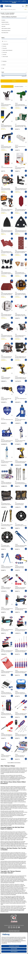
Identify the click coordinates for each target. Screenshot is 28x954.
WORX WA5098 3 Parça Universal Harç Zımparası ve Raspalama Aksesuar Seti (20, 273)
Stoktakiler (5, 61)
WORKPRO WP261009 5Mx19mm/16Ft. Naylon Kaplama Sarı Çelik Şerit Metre (21, 567)
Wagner (2, 103)
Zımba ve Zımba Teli (5, 24)
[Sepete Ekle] (12, 108)
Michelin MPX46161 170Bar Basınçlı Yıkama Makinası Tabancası (6, 147)
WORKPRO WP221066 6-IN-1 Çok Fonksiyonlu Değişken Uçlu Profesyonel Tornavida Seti (7, 735)
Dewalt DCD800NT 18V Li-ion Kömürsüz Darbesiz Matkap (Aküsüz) (20, 378)
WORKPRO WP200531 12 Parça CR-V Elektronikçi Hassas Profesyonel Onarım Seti (20, 756)
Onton (2, 166)
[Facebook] (9, 927)
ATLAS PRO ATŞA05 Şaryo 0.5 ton (20, 399)
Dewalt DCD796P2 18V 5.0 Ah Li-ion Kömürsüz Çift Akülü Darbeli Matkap (20, 462)
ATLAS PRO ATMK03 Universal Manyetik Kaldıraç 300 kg (7, 441)
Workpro (5, 44)
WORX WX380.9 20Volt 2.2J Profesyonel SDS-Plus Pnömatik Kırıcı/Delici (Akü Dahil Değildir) (20, 336)
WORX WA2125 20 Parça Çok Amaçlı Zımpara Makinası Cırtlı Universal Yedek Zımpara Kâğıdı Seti (7, 231)
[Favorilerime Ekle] (12, 100)
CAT (15, 481)
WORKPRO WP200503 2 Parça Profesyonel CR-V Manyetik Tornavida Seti (21, 714)
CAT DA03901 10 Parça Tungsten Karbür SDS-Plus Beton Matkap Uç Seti (6, 504)
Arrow (4, 54)
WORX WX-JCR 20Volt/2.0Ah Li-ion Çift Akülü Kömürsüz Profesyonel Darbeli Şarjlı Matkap (6, 357)
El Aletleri (3, 20)
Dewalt (2, 376)
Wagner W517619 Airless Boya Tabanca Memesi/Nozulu (21, 105)
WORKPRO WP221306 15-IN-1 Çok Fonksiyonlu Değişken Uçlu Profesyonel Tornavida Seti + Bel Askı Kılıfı (21, 735)
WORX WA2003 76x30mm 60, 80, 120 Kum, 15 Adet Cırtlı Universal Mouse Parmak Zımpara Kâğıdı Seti (20, 210)
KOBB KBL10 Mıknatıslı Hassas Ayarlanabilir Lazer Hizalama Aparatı (21, 189)
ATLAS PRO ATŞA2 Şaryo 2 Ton (7, 419)
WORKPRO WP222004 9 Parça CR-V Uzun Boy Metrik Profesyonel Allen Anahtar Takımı (7, 609)
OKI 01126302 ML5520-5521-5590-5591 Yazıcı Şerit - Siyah (20, 126)
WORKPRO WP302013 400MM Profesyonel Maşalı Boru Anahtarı (7, 567)
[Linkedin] (14, 927)
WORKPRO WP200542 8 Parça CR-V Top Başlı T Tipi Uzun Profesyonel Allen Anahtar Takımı (21, 630)
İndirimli (4, 64)
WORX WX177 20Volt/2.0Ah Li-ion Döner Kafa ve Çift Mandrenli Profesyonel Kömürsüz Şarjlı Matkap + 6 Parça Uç (7, 210)
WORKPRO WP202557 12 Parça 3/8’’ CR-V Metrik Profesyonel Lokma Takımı (6, 588)
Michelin (2, 124)
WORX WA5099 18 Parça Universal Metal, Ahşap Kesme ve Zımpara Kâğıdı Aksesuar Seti (7, 273)
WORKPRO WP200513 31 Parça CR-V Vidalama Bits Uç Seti (20, 693)
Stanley (2, 397)
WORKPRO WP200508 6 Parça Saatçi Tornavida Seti (7, 672)
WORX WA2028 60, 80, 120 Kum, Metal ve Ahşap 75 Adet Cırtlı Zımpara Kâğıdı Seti (6, 252)
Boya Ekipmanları (5, 32)
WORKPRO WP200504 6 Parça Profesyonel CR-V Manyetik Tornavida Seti (21, 651)
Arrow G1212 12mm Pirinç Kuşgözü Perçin (20, 168)
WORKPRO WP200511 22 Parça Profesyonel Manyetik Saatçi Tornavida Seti (6, 693)
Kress (5, 48)
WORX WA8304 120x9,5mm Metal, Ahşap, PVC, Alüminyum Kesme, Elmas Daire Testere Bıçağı (21, 294)
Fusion (5, 52)
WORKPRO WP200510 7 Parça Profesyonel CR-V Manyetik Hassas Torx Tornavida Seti (21, 672)
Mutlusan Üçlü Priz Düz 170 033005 (20, 147)
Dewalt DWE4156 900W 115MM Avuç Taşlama (5, 378)
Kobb (16, 187)
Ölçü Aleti (3, 26)
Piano (4, 46)
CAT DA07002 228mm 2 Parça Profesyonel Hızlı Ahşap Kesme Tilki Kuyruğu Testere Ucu (6, 525)
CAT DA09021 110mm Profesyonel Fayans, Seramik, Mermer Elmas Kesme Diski (20, 525)
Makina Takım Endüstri (7, 50)
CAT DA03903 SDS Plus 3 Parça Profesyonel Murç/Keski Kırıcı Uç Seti (21, 483)
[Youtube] (19, 927)
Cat (15, 355)
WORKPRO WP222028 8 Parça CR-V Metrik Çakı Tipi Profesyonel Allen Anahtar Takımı (21, 609)
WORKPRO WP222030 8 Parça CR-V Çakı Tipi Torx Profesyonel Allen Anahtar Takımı (7, 630)
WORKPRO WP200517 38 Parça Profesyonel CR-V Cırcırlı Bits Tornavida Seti (7, 714)
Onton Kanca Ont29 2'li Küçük (6, 167)
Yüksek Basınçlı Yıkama (6, 30)
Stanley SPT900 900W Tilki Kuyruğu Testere (6, 399)
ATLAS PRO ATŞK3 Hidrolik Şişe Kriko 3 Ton (20, 420)
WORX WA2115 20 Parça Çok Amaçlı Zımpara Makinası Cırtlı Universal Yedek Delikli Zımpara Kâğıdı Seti (21, 231)
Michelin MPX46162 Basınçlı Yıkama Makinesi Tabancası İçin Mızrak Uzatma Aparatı (6, 126)
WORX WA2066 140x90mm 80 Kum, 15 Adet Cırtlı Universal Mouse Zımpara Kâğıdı (6, 294)
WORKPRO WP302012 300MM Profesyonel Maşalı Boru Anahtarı (21, 546)
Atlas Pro (5, 56)
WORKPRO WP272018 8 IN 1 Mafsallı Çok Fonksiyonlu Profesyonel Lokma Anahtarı (20, 588)
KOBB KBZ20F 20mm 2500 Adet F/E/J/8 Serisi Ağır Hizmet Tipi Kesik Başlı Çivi (20, 315)
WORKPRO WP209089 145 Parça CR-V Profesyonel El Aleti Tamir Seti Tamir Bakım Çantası (6, 483)
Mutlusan (16, 145)
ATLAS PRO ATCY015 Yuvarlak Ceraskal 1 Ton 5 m (6, 462)
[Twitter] (12, 927)
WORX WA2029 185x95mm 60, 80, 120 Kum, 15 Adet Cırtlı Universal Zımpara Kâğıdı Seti (21, 252)
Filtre (3, 86)
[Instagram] (16, 927)
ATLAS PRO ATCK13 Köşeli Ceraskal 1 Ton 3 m (20, 441)
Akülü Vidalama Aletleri (6, 28)
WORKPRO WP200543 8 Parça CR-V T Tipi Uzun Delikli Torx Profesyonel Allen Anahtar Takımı (7, 651)
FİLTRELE (14, 81)
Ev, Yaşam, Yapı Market (10, 13)
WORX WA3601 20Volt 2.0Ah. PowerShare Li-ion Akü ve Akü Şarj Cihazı (7, 336)
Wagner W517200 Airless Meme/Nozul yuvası (6, 105)
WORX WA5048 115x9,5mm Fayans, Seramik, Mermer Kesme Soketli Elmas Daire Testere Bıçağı (6, 315)
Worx (2, 187)
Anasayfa (2, 13)
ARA (25, 9)
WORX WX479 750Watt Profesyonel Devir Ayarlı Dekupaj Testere (5, 189)
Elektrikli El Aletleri (5, 22)
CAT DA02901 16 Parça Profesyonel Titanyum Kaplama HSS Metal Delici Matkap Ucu (20, 504)
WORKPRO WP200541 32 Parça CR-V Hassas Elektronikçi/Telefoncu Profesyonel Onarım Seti (6, 756)
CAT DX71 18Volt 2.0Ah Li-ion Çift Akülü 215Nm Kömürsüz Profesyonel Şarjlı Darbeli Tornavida (20, 357)
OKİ (15, 124)
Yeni (3, 68)
